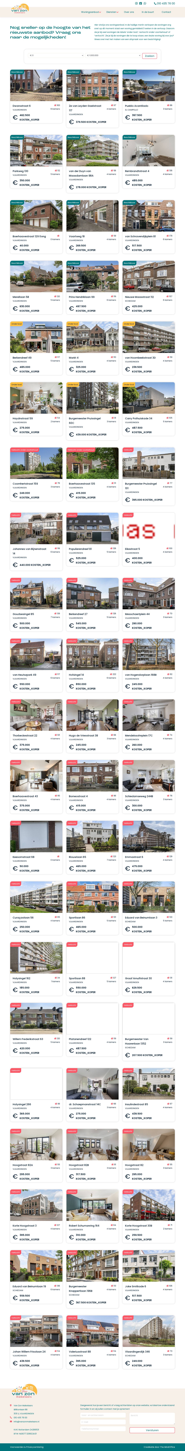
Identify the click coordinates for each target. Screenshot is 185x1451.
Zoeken (149, 56)
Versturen (152, 1430)
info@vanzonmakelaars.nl (26, 1421)
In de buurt (148, 12)
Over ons (129, 12)
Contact (166, 12)
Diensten (111, 12)
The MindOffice (167, 1447)
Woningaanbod (90, 12)
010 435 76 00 (166, 3)
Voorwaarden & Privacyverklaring (26, 1447)
